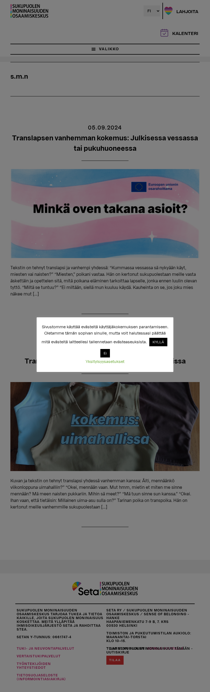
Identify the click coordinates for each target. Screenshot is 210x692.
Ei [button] (105, 353)
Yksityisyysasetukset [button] (105, 362)
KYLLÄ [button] (158, 342)
